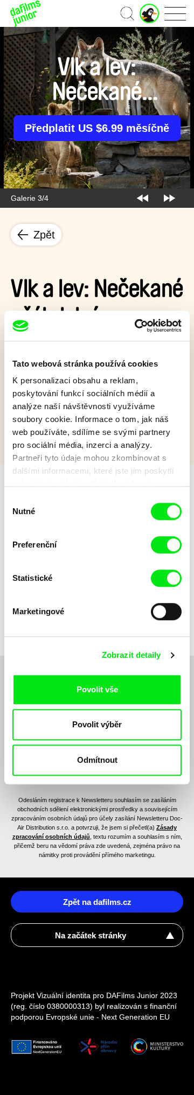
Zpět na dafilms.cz (97, 902)
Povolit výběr (97, 724)
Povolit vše (97, 689)
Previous (142, 198)
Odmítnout (97, 759)
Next (169, 198)
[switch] (166, 544)
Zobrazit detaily (131, 654)
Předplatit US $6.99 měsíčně (97, 128)
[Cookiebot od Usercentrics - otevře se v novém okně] (137, 326)
